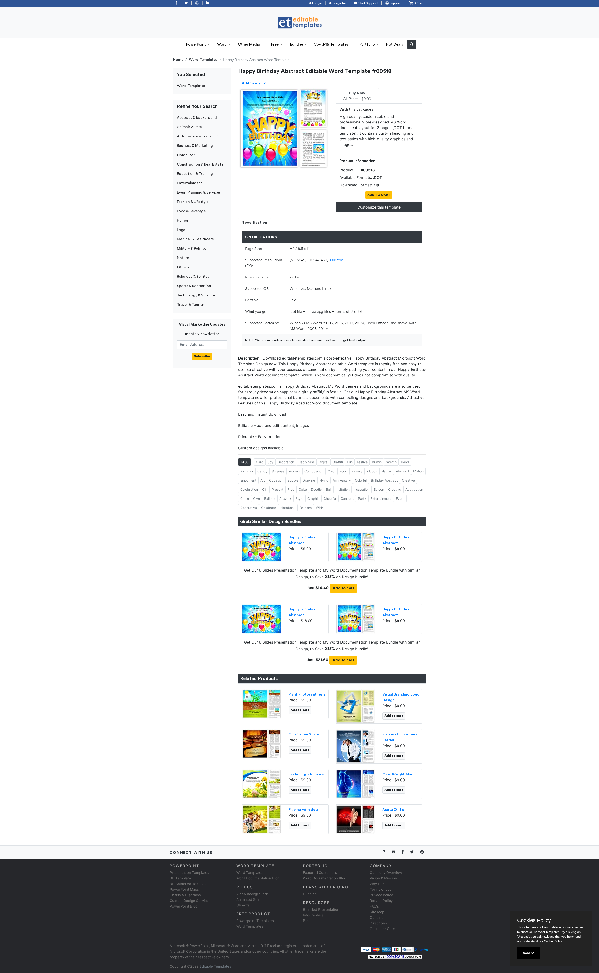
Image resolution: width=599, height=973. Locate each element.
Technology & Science (196, 295)
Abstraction (414, 489)
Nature (183, 258)
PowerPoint (196, 44)
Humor (183, 220)
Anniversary (342, 480)
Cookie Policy (553, 941)
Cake (303, 489)
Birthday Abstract (384, 480)
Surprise (278, 471)
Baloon (379, 489)
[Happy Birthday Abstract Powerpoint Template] (261, 546)
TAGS (244, 462)
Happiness (306, 462)
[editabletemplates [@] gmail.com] (396, 852)
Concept (347, 499)
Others (183, 267)
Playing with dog (303, 809)
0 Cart (418, 3)
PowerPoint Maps (184, 889)
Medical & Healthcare (195, 239)
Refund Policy (381, 900)
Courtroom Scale (304, 734)
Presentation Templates (189, 872)
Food (343, 471)
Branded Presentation (321, 909)
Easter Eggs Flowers (306, 774)
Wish (319, 508)
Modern (294, 471)
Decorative (248, 508)
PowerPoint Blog (183, 906)
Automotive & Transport (198, 136)
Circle (244, 499)
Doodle (316, 489)
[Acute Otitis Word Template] (355, 818)
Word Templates (203, 59)
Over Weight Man (397, 774)
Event (400, 499)
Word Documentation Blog (258, 878)
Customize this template (379, 207)
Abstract (402, 471)
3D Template (180, 878)
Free (275, 44)
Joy (270, 462)
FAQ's (374, 906)
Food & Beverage (191, 211)
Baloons (306, 508)
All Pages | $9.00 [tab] (357, 96)
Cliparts (242, 905)
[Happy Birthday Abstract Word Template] (355, 546)
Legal (181, 230)
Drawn (377, 462)
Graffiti (337, 462)
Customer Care (382, 928)
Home (178, 59)
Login (317, 3)
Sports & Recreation (194, 286)
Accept (528, 953)
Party (362, 499)
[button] (411, 44)
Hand (405, 462)
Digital (323, 462)
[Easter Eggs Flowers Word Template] (261, 783)
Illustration (361, 489)
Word (222, 44)
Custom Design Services (190, 900)
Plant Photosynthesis (307, 694)
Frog (291, 489)
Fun (350, 462)
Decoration (286, 462)
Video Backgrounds (252, 894)
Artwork (285, 499)
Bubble (293, 480)
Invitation (343, 489)
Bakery (356, 471)
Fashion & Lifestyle (192, 202)
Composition (313, 471)
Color (332, 471)
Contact (376, 917)
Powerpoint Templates (255, 921)
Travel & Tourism (191, 304)
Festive (362, 462)
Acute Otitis (393, 809)
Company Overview (386, 872)
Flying (324, 480)
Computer (186, 155)
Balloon (269, 499)
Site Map (377, 912)
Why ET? (377, 884)
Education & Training (195, 174)
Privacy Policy (381, 895)
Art (262, 480)
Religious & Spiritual (194, 276)
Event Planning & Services (199, 192)
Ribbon (371, 471)
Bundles (296, 44)
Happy (386, 471)
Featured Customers (320, 872)
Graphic (313, 499)
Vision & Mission (383, 878)
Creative (408, 480)
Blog (306, 921)
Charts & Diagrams (185, 895)
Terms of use (380, 889)
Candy (262, 471)
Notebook (288, 508)
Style (299, 499)
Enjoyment (248, 480)
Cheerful (330, 499)
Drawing (309, 480)
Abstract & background (197, 117)
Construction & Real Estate (200, 164)
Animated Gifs (248, 899)
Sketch (391, 462)
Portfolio (367, 44)
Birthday (246, 471)
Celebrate (268, 508)
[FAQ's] (387, 852)
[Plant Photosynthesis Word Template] (261, 703)
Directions (378, 923)
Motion (418, 471)
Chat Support (367, 3)
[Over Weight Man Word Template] (355, 783)
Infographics (313, 915)
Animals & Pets (189, 127)
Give (256, 499)
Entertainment (189, 183)
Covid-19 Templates (331, 44)
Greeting (394, 489)
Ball (328, 489)
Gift (264, 489)
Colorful (361, 480)
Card (259, 462)
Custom (336, 259)
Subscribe (202, 356)
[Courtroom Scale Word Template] (261, 743)
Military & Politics (191, 248)
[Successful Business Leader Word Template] (355, 745)
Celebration (249, 489)
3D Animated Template (189, 884)
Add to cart (343, 588)
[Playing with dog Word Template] (261, 818)
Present (277, 489)
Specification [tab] (254, 222)
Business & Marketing (195, 146)
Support (395, 3)
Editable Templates (215, 966)
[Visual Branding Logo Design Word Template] (355, 705)
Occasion (276, 480)
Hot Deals (394, 44)
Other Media (249, 44)
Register (339, 3)
